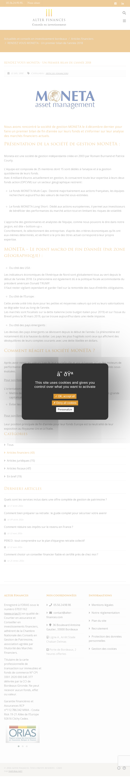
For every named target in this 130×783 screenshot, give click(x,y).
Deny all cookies (66, 402)
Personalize (65, 409)
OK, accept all (66, 396)
